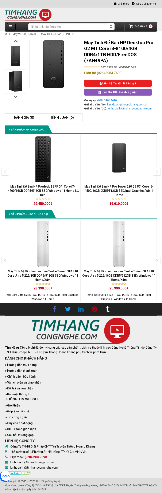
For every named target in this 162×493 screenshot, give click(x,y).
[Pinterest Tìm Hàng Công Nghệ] (94, 309)
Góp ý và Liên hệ (18, 411)
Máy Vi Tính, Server (24, 34)
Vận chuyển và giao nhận (24, 382)
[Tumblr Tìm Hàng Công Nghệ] (107, 309)
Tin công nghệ (17, 417)
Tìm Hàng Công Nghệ (48, 481)
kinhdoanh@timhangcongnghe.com (130, 108)
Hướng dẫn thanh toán (22, 370)
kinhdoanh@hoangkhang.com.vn (127, 104)
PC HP (70, 34)
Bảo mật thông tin (19, 394)
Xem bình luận (127, 66)
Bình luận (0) (62, 118)
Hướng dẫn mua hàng (22, 364)
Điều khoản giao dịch (21, 429)
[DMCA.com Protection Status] (18, 472)
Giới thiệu (13, 405)
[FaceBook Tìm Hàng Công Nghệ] (54, 309)
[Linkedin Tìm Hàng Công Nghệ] (81, 309)
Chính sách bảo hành (21, 376)
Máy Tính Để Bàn (51, 34)
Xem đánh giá (109, 66)
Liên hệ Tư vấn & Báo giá (119, 83)
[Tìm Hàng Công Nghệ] (28, 14)
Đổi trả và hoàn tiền (20, 388)
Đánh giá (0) (24, 118)
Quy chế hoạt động (20, 423)
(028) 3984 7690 (107, 100)
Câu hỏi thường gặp (20, 435)
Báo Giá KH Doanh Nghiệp (119, 92)
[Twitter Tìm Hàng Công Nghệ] (68, 309)
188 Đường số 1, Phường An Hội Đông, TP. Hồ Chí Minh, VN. (48, 451)
